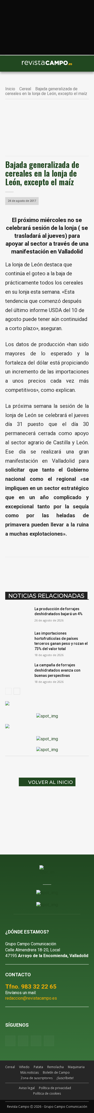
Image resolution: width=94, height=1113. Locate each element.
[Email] (75, 570)
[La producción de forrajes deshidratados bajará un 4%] (17, 615)
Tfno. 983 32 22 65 (30, 986)
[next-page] (17, 691)
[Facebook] (27, 570)
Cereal (25, 88)
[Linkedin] (63, 570)
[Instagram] (23, 1041)
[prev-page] (8, 691)
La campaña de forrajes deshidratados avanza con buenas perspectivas (57, 670)
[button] (11, 63)
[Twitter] (49, 1041)
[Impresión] (87, 570)
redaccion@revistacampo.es (31, 998)
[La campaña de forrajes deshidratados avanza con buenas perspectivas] (17, 671)
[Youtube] (36, 1041)
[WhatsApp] (51, 570)
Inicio (10, 88)
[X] (39, 570)
